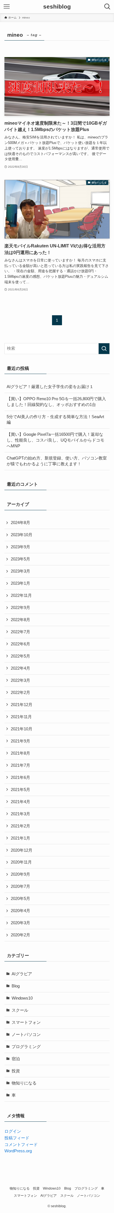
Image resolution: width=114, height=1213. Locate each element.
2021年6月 (20, 777)
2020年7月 (20, 886)
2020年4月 (20, 911)
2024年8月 (20, 522)
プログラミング (26, 1046)
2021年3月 (20, 814)
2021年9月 (20, 741)
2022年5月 (20, 656)
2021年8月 (20, 753)
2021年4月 (20, 802)
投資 (16, 1071)
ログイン (12, 1131)
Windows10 (22, 998)
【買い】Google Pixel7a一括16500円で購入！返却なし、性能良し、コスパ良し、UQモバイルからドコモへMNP (55, 440)
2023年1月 (20, 583)
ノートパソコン (26, 1034)
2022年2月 (20, 692)
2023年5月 (20, 559)
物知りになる (24, 1083)
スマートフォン (26, 1022)
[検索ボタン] (107, 6)
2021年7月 (20, 765)
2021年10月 (21, 729)
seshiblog (57, 7)
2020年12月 (21, 850)
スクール (20, 1010)
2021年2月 (20, 826)
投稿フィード (16, 1138)
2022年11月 (21, 595)
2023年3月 (20, 571)
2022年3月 (20, 680)
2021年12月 (21, 704)
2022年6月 (20, 644)
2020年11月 (21, 862)
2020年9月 (20, 874)
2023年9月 (20, 547)
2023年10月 (21, 535)
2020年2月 (20, 935)
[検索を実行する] (104, 348)
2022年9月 (20, 607)
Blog (16, 986)
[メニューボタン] (6, 6)
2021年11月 (21, 717)
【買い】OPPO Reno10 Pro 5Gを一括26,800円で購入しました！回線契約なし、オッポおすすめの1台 (56, 402)
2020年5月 (20, 898)
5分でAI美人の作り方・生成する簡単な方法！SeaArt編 (55, 420)
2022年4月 (20, 668)
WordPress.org (18, 1151)
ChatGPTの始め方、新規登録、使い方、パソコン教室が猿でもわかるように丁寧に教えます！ (57, 461)
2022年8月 (20, 620)
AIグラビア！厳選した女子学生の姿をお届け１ (50, 386)
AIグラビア (22, 974)
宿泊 (16, 1059)
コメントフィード (21, 1144)
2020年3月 (20, 923)
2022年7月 (20, 632)
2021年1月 (20, 838)
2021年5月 (20, 789)
